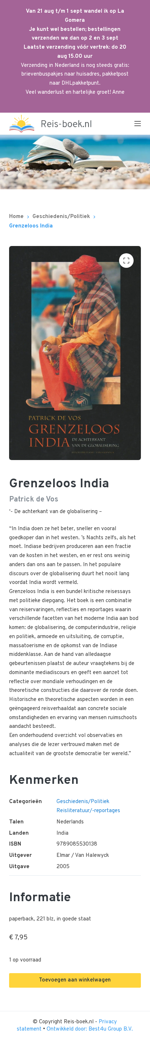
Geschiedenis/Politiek (82, 801)
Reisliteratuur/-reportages (88, 810)
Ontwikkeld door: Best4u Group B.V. (90, 1029)
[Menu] (137, 123)
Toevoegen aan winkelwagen (75, 980)
